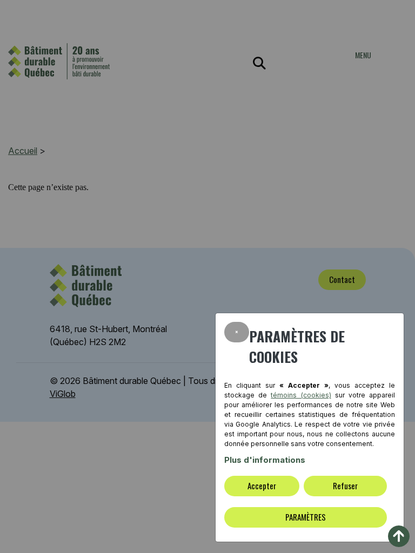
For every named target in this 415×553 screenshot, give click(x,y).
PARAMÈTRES (305, 517)
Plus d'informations (264, 460)
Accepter (261, 485)
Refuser (345, 485)
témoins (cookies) (301, 395)
